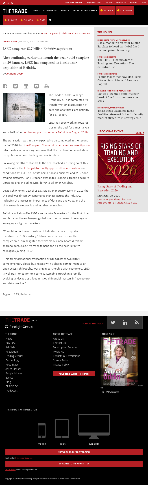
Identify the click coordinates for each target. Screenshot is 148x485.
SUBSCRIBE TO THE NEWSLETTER (74, 463)
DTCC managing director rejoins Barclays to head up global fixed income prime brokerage (118, 47)
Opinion (28, 20)
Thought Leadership (85, 10)
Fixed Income (103, 40)
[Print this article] (47, 86)
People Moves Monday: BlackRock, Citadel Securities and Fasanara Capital (119, 80)
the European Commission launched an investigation (57, 145)
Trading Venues (10, 41)
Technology (12, 360)
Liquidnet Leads (94, 2)
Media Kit (58, 351)
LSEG (16, 294)
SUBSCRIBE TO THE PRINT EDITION (74, 452)
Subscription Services (65, 347)
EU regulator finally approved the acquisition (52, 168)
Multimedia (50, 10)
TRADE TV (11, 386)
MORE (139, 133)
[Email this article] (36, 86)
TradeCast (11, 390)
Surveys (12, 20)
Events (65, 10)
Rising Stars (110, 57)
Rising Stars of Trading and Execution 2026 (114, 189)
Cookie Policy (61, 360)
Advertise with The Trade (74, 373)
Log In (143, 2)
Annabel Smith (14, 74)
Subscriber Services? (24, 457)
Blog (8, 382)
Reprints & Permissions (66, 356)
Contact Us (121, 2)
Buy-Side (101, 57)
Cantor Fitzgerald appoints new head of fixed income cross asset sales (118, 97)
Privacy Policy (61, 364)
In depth (109, 10)
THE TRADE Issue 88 (110, 391)
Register (133, 2)
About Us (109, 2)
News (36, 10)
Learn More (10, 469)
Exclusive (101, 91)
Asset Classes (13, 369)
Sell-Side (126, 40)
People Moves (115, 40)
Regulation (11, 351)
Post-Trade (12, 364)
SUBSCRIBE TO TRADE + (74, 2)
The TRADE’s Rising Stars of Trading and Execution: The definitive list (115, 63)
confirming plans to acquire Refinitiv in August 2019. (55, 132)
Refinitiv (25, 294)
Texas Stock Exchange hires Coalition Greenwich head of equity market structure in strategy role (120, 114)
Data (42, 20)
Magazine (126, 10)
